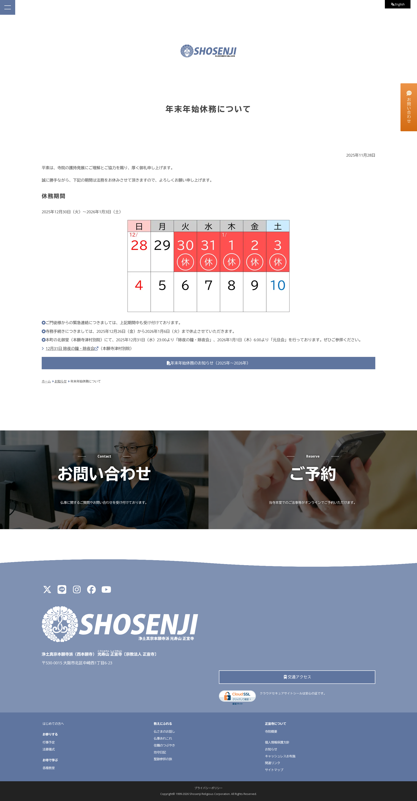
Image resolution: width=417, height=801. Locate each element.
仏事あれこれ (163, 738)
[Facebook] (91, 591)
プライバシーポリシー (208, 788)
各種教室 (49, 768)
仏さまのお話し (164, 731)
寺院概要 (271, 731)
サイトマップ (274, 770)
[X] (47, 591)
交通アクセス (299, 677)
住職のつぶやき (164, 745)
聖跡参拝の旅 (163, 759)
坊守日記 (160, 752)
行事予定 (49, 742)
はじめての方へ (53, 724)
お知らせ (271, 749)
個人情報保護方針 (277, 742)
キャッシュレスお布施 (280, 756)
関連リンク (272, 763)
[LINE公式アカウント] (61, 591)
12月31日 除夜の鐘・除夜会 (70, 348)
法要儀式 (49, 749)
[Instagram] (76, 591)
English (400, 4)
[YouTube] (106, 591)
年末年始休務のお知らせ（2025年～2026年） (210, 363)
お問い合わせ (409, 110)
